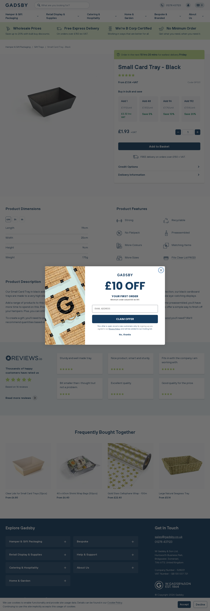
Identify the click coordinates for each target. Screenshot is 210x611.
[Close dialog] (161, 270)
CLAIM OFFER (125, 319)
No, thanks (125, 334)
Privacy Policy (114, 329)
